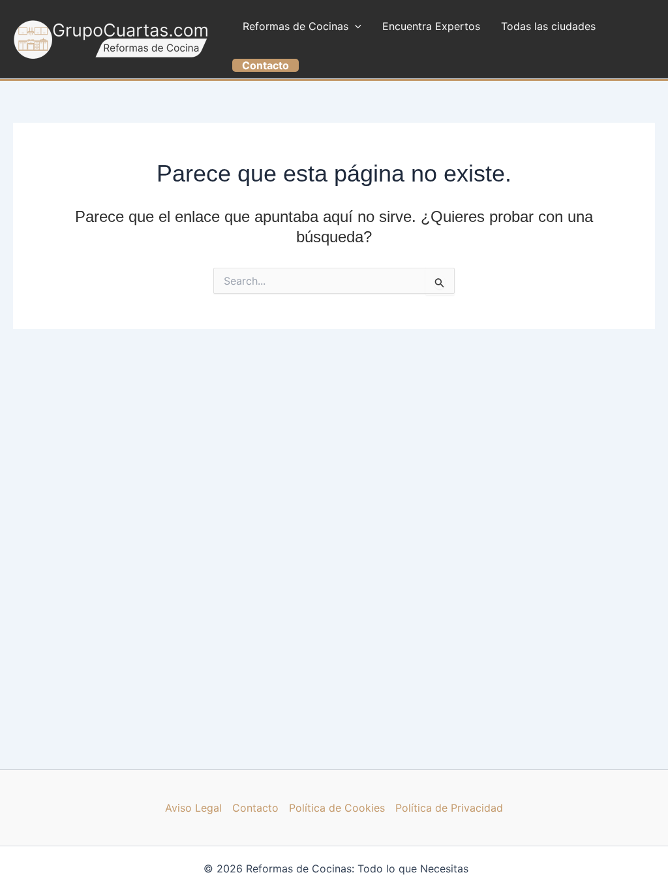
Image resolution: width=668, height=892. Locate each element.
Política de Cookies (337, 807)
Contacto (255, 807)
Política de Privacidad (449, 807)
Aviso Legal (193, 807)
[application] (354, 26)
